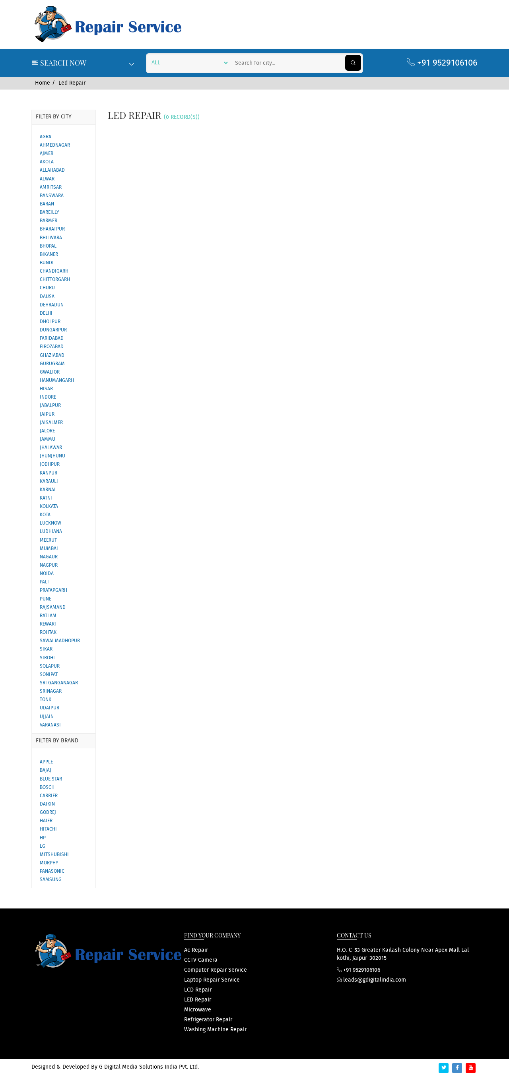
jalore (47, 431)
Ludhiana (51, 531)
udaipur (49, 708)
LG (42, 846)
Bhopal (48, 246)
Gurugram (52, 364)
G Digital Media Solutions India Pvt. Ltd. (149, 1067)
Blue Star (51, 779)
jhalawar (51, 447)
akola (47, 162)
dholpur (50, 321)
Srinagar (51, 691)
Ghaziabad (52, 355)
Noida (47, 573)
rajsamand (53, 607)
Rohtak (48, 632)
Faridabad (52, 338)
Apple (46, 762)
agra (45, 137)
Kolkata (49, 506)
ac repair (196, 950)
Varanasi (50, 725)
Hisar (46, 389)
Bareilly (49, 212)
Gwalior (50, 372)
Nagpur (49, 565)
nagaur (49, 557)
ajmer (46, 153)
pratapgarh (53, 590)
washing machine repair (215, 1029)
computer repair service (215, 970)
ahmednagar (55, 145)
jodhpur (50, 464)
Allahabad (52, 170)
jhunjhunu (52, 456)
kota (45, 515)
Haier (46, 821)
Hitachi (48, 829)
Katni (46, 498)
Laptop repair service (212, 980)
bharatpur (52, 229)
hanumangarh (57, 380)
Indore (48, 397)
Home (42, 83)
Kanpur (48, 473)
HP (43, 838)
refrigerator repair (208, 1019)
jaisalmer (51, 422)
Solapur (50, 666)
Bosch (47, 787)
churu (47, 288)
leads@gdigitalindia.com (374, 980)
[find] (353, 63)
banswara (52, 196)
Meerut (48, 540)
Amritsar (51, 187)
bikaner (49, 254)
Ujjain (47, 717)
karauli (49, 481)
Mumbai (49, 548)
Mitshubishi (54, 854)
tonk (45, 699)
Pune (45, 599)
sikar (46, 649)
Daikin (47, 804)
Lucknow (50, 523)
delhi (46, 313)
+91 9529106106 (446, 63)
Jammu (47, 439)
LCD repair (198, 990)
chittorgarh (55, 279)
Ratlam (48, 616)
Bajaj (45, 770)
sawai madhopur (60, 641)
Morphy (49, 863)
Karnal (48, 490)
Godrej (48, 812)
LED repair (197, 1000)
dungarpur (53, 330)
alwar (47, 179)
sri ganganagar (59, 683)
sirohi (47, 658)
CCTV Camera (201, 960)
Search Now (62, 63)
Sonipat (49, 674)
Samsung (51, 879)
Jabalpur (50, 405)
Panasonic (52, 871)
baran (47, 204)
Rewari (48, 624)
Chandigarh (54, 271)
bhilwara (51, 238)
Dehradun (52, 305)
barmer (48, 221)
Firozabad (52, 347)
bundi (47, 263)
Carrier (49, 796)
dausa (47, 296)
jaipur (47, 414)
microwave (197, 1009)
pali (44, 582)
